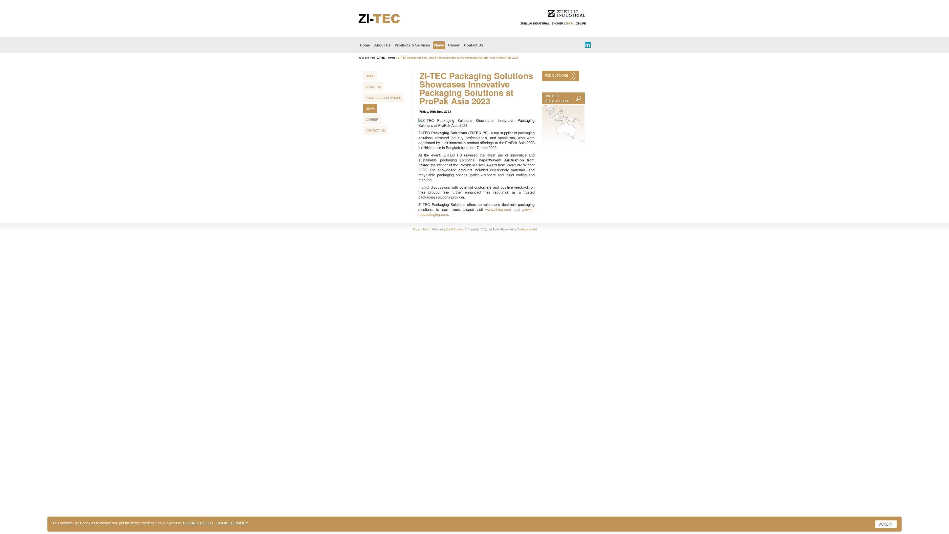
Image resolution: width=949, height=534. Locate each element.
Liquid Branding (455, 229)
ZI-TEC (569, 23)
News (439, 45)
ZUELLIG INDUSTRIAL (535, 23)
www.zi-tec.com (498, 209)
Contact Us (473, 45)
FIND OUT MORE (556, 75)
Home (365, 45)
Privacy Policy (421, 229)
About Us (382, 45)
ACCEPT (886, 524)
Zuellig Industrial (527, 229)
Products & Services (412, 45)
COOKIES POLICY (232, 522)
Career (454, 45)
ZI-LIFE (581, 23)
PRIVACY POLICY (198, 522)
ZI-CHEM (557, 23)
